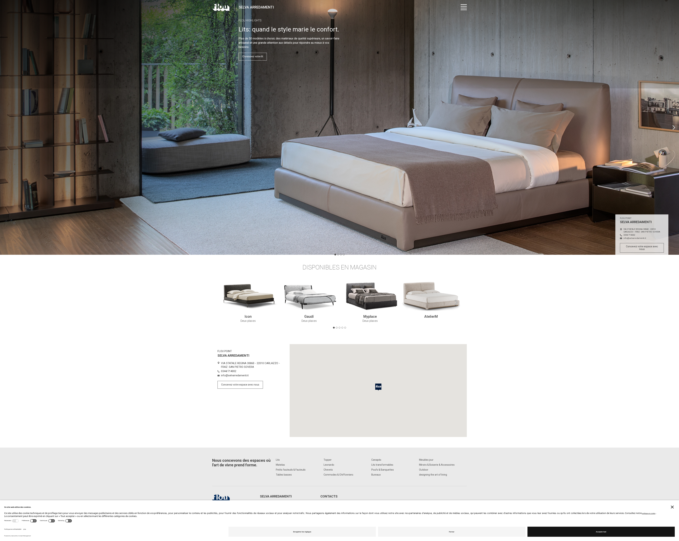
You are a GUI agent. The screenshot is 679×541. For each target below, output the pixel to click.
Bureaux (376, 474)
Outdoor (423, 469)
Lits (278, 459)
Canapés (376, 459)
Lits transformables (382, 464)
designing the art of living (433, 474)
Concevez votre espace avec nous (642, 248)
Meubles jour (426, 459)
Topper (328, 459)
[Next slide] (673, 127)
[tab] (335, 254)
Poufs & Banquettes (382, 469)
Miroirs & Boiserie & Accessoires (437, 464)
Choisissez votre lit (252, 56)
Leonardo (329, 464)
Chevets (328, 469)
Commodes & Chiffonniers (338, 474)
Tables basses (284, 474)
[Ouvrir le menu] (464, 7)
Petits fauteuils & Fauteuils (291, 469)
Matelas (280, 464)
